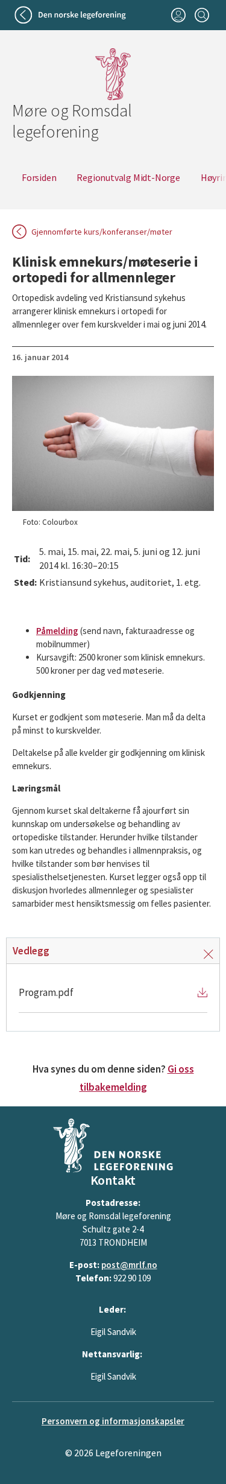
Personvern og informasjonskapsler (113, 1421)
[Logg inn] (178, 15)
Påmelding (57, 630)
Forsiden (39, 177)
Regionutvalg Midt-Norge (128, 177)
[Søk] (201, 15)
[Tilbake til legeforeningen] (71, 15)
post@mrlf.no (129, 1264)
